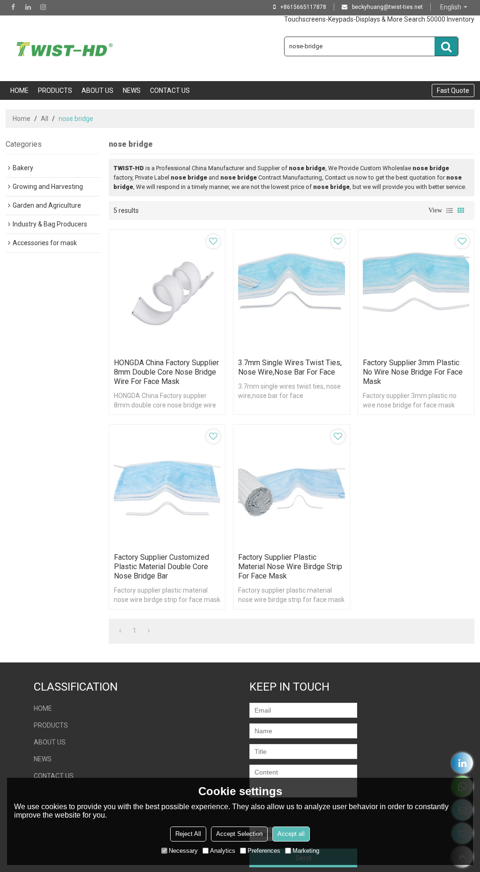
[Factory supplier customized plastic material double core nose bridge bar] (167, 486)
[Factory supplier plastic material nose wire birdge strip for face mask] (291, 486)
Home (21, 118)
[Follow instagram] (43, 7)
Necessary (183, 850)
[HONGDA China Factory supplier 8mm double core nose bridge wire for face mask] (167, 291)
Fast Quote (453, 90)
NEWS (132, 90)
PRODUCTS (55, 90)
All (44, 118)
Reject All (188, 833)
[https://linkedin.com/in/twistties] (462, 763)
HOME (19, 90)
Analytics (222, 850)
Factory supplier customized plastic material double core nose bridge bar (161, 566)
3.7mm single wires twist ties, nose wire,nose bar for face (290, 367)
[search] (446, 46)
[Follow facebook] (13, 7)
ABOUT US (97, 90)
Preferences (264, 850)
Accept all (291, 833)
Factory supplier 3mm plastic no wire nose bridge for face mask (413, 372)
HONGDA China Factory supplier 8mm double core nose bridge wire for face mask (166, 372)
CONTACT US (170, 90)
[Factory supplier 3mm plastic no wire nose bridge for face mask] (416, 291)
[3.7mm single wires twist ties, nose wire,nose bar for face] (291, 291)
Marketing (305, 850)
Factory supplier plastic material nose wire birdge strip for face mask (290, 566)
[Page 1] (120, 631)
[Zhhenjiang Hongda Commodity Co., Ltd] (67, 48)
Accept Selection (239, 833)
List (449, 210)
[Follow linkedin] (28, 7)
